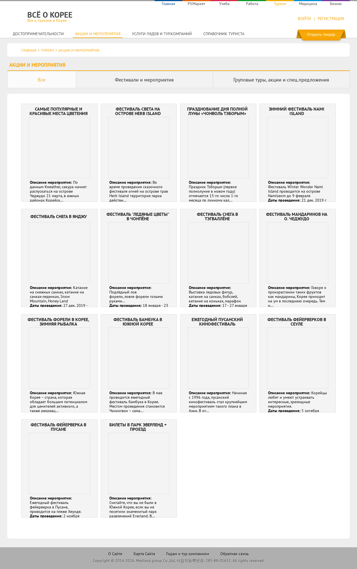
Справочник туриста (223, 33)
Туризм (280, 3)
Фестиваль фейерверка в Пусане (59, 468)
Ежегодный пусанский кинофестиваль (218, 363)
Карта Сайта (144, 553)
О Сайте (115, 553)
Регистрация (331, 18)
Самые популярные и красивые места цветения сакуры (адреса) (59, 153)
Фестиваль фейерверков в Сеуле (297, 363)
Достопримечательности (38, 33)
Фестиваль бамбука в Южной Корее (139, 363)
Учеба (224, 3)
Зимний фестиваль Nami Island (297, 153)
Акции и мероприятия (97, 33)
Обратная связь (234, 553)
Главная (168, 3)
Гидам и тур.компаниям (187, 553)
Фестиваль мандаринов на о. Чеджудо (297, 258)
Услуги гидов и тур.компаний (162, 33)
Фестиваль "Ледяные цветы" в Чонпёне (139, 258)
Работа (252, 3)
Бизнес (336, 3)
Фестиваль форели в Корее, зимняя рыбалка (59, 363)
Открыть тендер (321, 34)
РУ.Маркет (196, 3)
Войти (304, 18)
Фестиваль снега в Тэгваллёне (218, 258)
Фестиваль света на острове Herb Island (139, 153)
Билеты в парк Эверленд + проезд (139, 468)
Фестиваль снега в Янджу (59, 258)
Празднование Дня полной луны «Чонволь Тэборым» (218, 153)
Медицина (308, 3)
